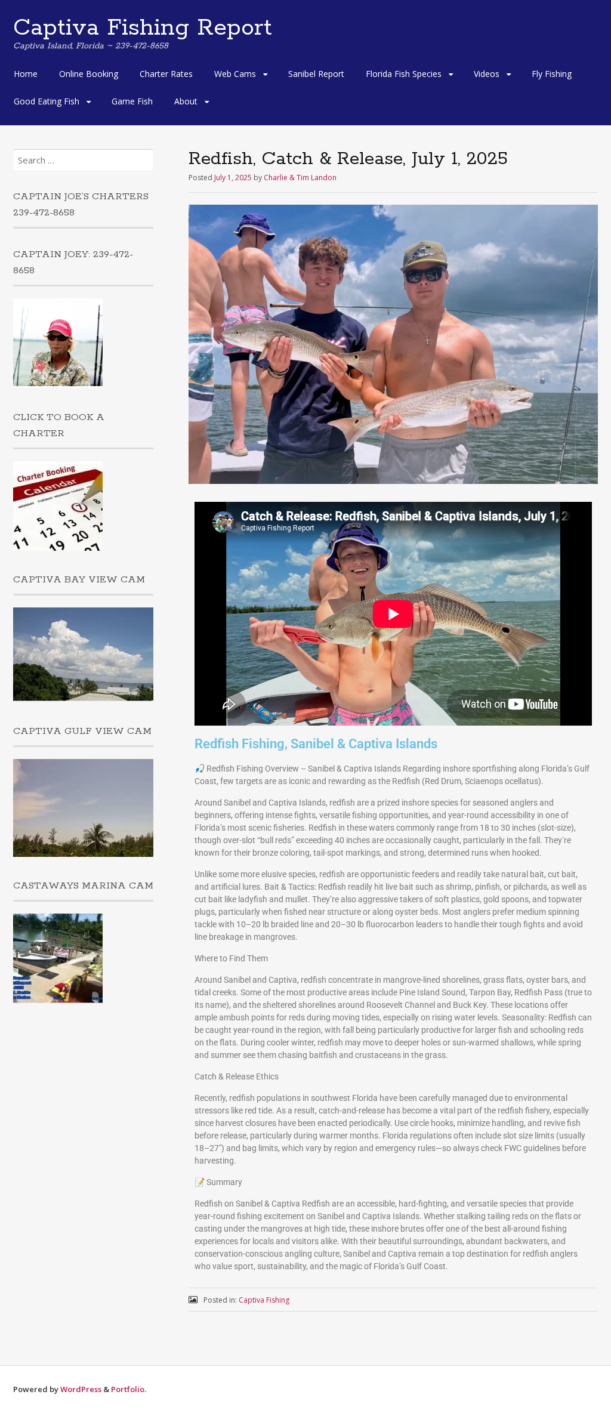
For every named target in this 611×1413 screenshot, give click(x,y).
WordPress (80, 1389)
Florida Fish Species (404, 73)
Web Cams (235, 73)
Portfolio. (128, 1389)
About (186, 101)
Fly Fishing (552, 73)
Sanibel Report (316, 73)
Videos (486, 73)
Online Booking (88, 73)
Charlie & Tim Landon (300, 177)
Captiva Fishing (264, 1300)
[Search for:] (83, 160)
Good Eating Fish (46, 101)
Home (26, 73)
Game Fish (132, 101)
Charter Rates (166, 73)
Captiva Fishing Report (142, 28)
